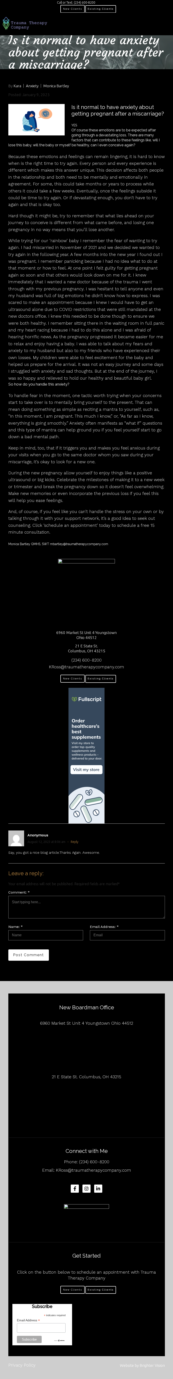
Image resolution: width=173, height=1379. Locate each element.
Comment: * (19, 892)
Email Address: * (104, 927)
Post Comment (28, 955)
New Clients (72, 8)
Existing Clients (101, 8)
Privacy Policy (22, 1365)
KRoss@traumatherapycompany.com (86, 666)
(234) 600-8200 (86, 660)
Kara (17, 86)
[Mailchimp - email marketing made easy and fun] (59, 1340)
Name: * (15, 927)
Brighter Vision (152, 1365)
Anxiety (32, 86)
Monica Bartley (56, 86)
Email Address (28, 1320)
